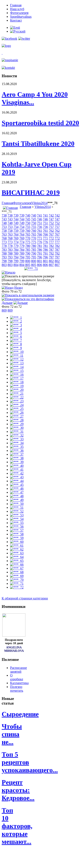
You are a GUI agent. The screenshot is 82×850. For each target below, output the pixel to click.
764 (16, 234)
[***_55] (17, 523)
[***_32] (17, 435)
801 (39, 261)
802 (51, 261)
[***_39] (17, 462)
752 (51, 223)
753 (4, 227)
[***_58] (17, 534)
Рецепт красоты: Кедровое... (18, 790)
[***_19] (17, 386)
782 (51, 246)
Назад (18, 287)
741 (39, 215)
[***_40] (17, 466)
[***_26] (17, 412)
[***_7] (16, 340)
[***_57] (17, 530)
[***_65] (17, 561)
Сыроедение (20, 714)
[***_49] (17, 500)
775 (27, 242)
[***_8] (16, 344)
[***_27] (17, 416)
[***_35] (17, 447)
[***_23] (17, 401)
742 (51, 215)
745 (27, 219)
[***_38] (17, 458)
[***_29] (17, 424)
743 (4, 219)
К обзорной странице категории (25, 598)
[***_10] (17, 352)
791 (39, 253)
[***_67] (17, 568)
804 (16, 265)
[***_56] (17, 526)
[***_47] (17, 492)
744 (16, 219)
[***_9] (16, 348)
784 (16, 249)
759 (16, 230)
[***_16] (17, 374)
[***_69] (17, 576)
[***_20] (17, 390)
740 (27, 215)
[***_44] (17, 481)
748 (4, 223)
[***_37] (17, 454)
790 (27, 253)
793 (4, 257)
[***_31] (17, 431)
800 (27, 261)
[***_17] (17, 378)
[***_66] (17, 564)
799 (16, 261)
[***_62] (17, 549)
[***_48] (17, 496)
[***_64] (17, 557)
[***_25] (17, 409)
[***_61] (17, 545)
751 (39, 223)
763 (4, 234)
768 (4, 238)
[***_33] (17, 439)
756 (39, 227)
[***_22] (17, 397)
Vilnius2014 (39, 203)
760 (27, 230)
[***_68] (17, 572)
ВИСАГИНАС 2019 (31, 192)
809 (4, 310)
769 (16, 238)
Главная (7, 203)
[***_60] (17, 542)
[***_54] (17, 519)
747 (51, 219)
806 (39, 265)
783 (4, 249)
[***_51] (17, 507)
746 (39, 219)
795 (27, 257)
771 (39, 238)
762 (51, 230)
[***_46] (17, 488)
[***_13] (17, 363)
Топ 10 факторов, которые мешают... (17, 826)
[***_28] (17, 420)
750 (27, 223)
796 (39, 257)
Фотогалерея (22, 203)
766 (39, 234)
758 (4, 230)
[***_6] (16, 336)
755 (27, 227)
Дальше (7, 303)
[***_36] (17, 450)
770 (27, 238)
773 (4, 242)
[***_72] (17, 587)
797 (51, 257)
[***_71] (31, 268)
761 (39, 230)
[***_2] (16, 321)
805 (27, 265)
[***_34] (17, 443)
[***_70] (17, 580)
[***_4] (16, 329)
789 (16, 253)
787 (51, 249)
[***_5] (16, 333)
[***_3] (16, 325)
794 (16, 257)
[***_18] (17, 382)
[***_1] (16, 317)
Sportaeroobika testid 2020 (40, 123)
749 (16, 223)
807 (51, 265)
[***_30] (17, 428)
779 (16, 246)
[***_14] (17, 367)
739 (16, 215)
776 (39, 242)
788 (4, 253)
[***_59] (17, 538)
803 (4, 265)
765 (27, 234)
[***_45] (17, 485)
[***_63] (17, 553)
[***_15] (17, 371)
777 (51, 242)
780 (27, 246)
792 (51, 253)
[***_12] (17, 359)
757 (51, 227)
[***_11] (16, 355)
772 (51, 238)
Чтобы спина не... (12, 734)
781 (39, 246)
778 (4, 246)
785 (27, 249)
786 (39, 249)
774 (16, 242)
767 (51, 234)
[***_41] (17, 469)
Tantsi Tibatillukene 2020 (38, 143)
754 (16, 227)
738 (4, 215)
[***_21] (17, 393)
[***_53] (17, 515)
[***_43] (17, 477)
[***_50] (17, 504)
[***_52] (17, 511)
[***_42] (17, 473)
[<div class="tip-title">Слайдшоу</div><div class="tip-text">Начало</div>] (8, 272)
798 (4, 261)
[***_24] (17, 405)
